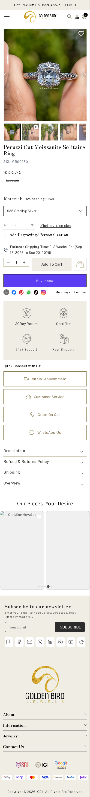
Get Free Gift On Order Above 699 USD (45, 5)
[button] (83, 16)
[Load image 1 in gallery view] (12, 132)
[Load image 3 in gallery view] (68, 132)
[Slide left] (7, 75)
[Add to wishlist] (80, 32)
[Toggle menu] (7, 17)
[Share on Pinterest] (21, 292)
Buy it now (45, 280)
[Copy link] (6, 292)
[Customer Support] (80, 264)
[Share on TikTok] (36, 292)
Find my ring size (55, 225)
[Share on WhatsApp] (28, 292)
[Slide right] (83, 75)
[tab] (38, 586)
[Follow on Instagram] (43, 292)
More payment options (71, 292)
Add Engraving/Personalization (35, 234)
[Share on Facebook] (14, 292)
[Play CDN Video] (30, 132)
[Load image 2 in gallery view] (49, 132)
